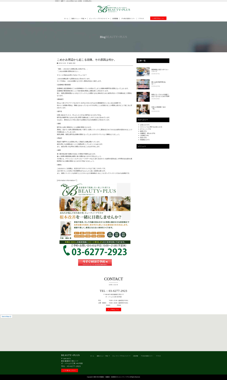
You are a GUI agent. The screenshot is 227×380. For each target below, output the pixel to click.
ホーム (66, 18)
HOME (57, 1)
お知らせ (143, 125)
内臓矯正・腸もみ (145, 133)
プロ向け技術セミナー (128, 18)
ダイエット (143, 129)
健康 (62, 1)
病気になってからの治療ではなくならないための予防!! (160, 95)
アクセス (141, 18)
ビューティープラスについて (98, 18)
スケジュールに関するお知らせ (150, 127)
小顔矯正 (143, 135)
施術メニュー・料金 (77, 18)
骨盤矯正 (143, 140)
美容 (74, 63)
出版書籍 (115, 18)
